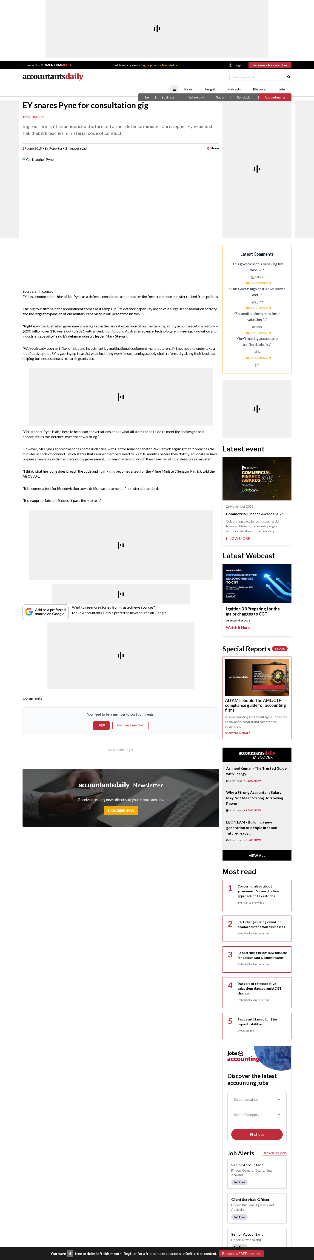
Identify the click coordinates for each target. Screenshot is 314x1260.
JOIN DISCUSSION (257, 283)
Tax (146, 97)
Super (220, 97)
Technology (195, 97)
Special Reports (254, 648)
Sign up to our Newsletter (160, 65)
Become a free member (270, 65)
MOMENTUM (56, 65)
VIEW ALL (257, 855)
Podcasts (234, 89)
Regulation (244, 97)
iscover (261, 89)
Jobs (282, 89)
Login (239, 65)
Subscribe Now (121, 810)
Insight (210, 89)
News (188, 89)
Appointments (275, 97)
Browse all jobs (275, 1152)
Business (168, 97)
